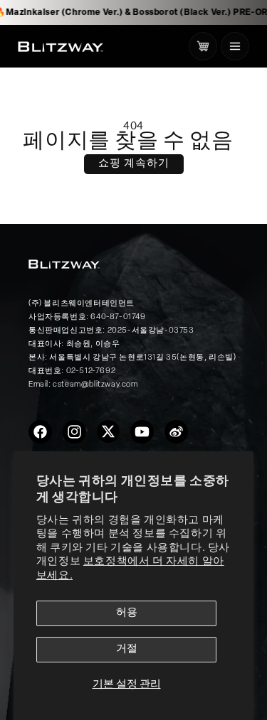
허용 (126, 613)
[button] (235, 46)
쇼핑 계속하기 (133, 163)
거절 (126, 649)
